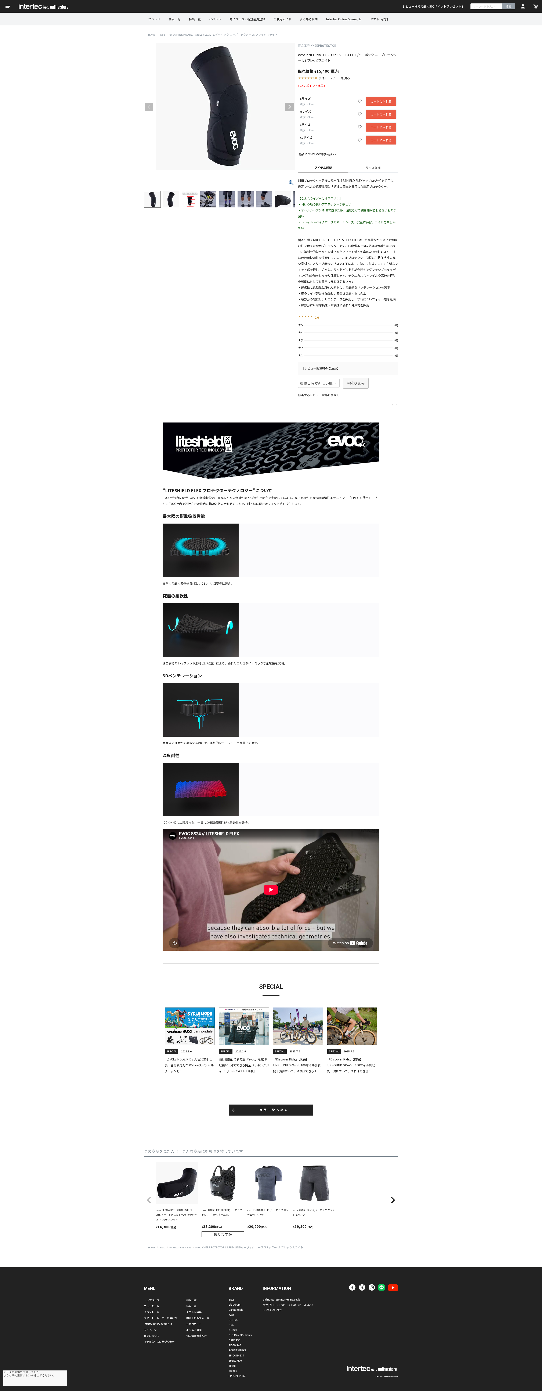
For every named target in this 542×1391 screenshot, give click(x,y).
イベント (215, 19)
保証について (151, 1335)
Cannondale (236, 1309)
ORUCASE (234, 1340)
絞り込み (357, 383)
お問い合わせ (274, 1310)
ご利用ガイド (282, 19)
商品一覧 (174, 19)
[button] (149, 1200)
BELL (231, 1299)
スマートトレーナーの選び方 (160, 1318)
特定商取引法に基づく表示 (159, 1341)
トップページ (151, 1300)
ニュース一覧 (151, 1306)
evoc (162, 34)
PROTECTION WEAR (180, 1247)
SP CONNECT (236, 1355)
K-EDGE (233, 1330)
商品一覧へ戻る (274, 1110)
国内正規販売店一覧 (197, 1318)
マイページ (150, 1329)
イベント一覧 (151, 1312)
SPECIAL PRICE (237, 1375)
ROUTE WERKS (237, 1350)
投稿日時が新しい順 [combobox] (316, 383)
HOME (151, 34)
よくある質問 (309, 19)
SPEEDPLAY (235, 1360)
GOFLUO (234, 1320)
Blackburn (235, 1304)
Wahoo (233, 1370)
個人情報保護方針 (196, 1335)
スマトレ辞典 (379, 19)
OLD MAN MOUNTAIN (240, 1335)
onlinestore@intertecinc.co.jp (281, 1299)
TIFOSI (232, 1365)
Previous (149, 107)
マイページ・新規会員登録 (247, 19)
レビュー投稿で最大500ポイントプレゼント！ (433, 6)
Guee (232, 1325)
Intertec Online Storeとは (344, 19)
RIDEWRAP (235, 1345)
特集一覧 (195, 19)
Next (289, 107)
